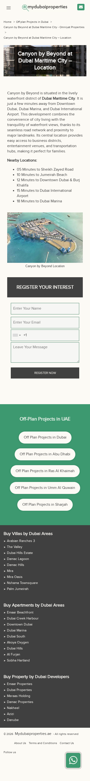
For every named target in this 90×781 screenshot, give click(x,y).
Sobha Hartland (18, 660)
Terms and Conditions (43, 743)
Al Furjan (13, 654)
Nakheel (13, 708)
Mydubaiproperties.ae (29, 734)
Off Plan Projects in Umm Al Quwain (45, 488)
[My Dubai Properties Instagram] (30, 752)
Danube (13, 720)
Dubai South (16, 636)
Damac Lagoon (18, 559)
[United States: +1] (16, 335)
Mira (10, 571)
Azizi (10, 714)
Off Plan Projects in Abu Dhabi (45, 454)
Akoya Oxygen (18, 642)
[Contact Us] (80, 7)
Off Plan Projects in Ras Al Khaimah (45, 471)
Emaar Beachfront (20, 612)
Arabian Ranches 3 (21, 541)
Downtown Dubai (19, 624)
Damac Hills (15, 565)
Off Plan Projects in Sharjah (45, 504)
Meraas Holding (18, 696)
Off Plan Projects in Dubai (45, 437)
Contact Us (67, 743)
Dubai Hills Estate (20, 553)
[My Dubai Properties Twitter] (24, 752)
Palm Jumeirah (18, 589)
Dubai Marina (16, 630)
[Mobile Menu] (8, 7)
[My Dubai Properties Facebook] (19, 752)
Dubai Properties (19, 690)
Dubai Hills (15, 648)
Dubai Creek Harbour (23, 618)
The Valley (14, 547)
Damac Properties (20, 702)
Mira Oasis (15, 577)
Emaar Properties (19, 684)
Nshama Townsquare (22, 583)
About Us (20, 743)
